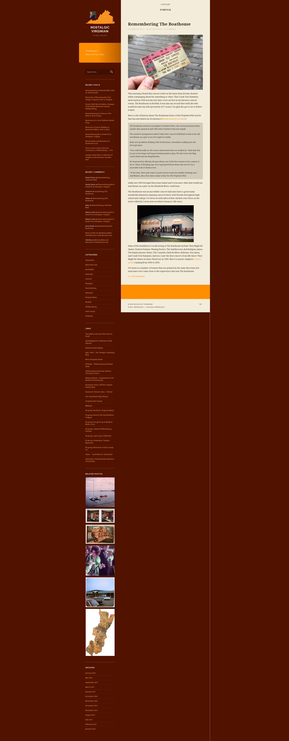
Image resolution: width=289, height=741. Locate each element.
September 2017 (91, 682)
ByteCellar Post (91, 265)
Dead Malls (89, 269)
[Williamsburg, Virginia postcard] (100, 534)
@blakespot (139, 307)
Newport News (91, 297)
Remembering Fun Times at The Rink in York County (98, 114)
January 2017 (90, 692)
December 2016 (91, 696)
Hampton (89, 283)
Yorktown (89, 316)
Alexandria (89, 260)
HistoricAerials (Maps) (94, 348)
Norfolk (88, 302)
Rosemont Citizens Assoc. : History (98, 392)
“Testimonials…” (92, 51)
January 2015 (90, 729)
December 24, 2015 (136, 29)
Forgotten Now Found (93, 401)
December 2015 (91, 705)
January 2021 (90, 673)
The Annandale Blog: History (96, 396)
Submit (111, 71)
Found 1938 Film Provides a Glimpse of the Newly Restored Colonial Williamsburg (99, 106)
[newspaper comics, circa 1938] (100, 633)
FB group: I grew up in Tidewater (98, 436)
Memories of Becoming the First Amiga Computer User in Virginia (98, 98)
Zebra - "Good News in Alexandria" (99, 454)
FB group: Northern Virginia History (99, 410)
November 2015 (91, 710)
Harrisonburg (90, 288)
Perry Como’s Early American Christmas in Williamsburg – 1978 (99, 149)
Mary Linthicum (91, 233)
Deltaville (89, 274)
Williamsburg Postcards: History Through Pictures (98, 372)
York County (90, 311)
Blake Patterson (154, 29)
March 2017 (89, 687)
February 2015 (91, 724)
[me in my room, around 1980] (100, 516)
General (88, 279)
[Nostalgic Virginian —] (100, 17)
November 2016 (91, 701)
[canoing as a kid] (100, 492)
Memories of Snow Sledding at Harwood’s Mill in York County (97, 128)
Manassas (89, 293)
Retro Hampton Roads (94, 359)
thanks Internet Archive (173, 119)
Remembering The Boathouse (159, 24)
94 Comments (170, 29)
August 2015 (90, 715)
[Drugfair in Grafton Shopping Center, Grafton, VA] (100, 593)
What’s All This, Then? (94, 54)
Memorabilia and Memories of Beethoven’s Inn (97, 142)
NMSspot (88, 406)
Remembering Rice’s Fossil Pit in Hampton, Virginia (98, 135)
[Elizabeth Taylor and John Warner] (100, 561)
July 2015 (89, 720)
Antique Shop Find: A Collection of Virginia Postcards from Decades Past (98, 157)
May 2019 (89, 678)
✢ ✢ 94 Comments (136, 276)
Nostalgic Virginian (100, 29)
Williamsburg (91, 307)
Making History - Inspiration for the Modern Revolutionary (99, 379)
